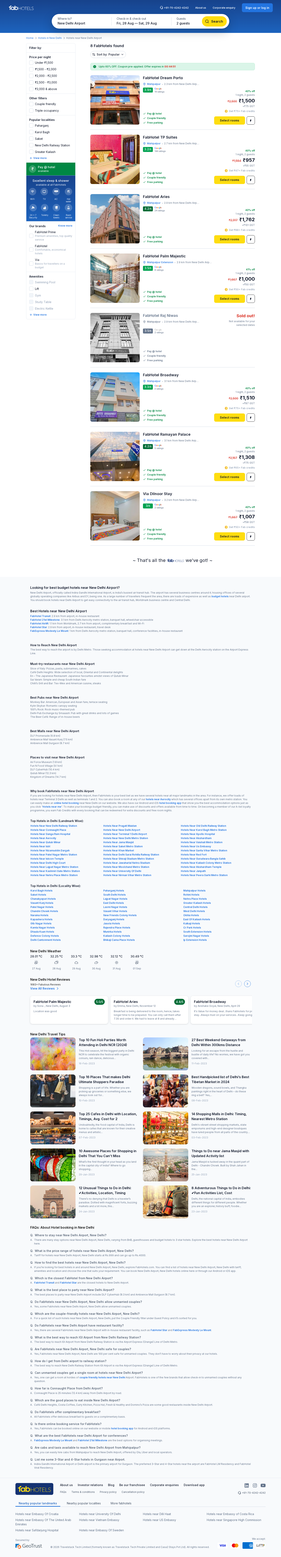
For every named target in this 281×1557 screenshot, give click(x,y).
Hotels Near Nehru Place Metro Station (54, 875)
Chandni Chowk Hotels (44, 911)
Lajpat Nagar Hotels (115, 898)
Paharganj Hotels (113, 890)
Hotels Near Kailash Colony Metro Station (206, 862)
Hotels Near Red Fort (194, 854)
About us (200, 7)
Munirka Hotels (112, 931)
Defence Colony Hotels (44, 935)
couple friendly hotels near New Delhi (102, 1377)
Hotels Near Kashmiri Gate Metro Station (55, 871)
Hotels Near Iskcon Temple (47, 858)
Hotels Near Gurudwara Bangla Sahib (203, 858)
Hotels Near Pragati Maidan (120, 825)
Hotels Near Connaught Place (48, 829)
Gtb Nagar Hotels (40, 923)
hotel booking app (170, 803)
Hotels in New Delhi (50, 37)
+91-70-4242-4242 (176, 7)
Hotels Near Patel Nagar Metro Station (53, 854)
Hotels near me (52, 806)
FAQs (63, 1491)
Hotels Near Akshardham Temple (201, 866)
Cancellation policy (133, 1491)
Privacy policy (108, 1491)
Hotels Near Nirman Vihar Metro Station (127, 875)
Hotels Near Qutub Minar (45, 842)
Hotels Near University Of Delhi (122, 871)
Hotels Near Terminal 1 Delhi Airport (125, 834)
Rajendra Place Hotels (116, 927)
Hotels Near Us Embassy (196, 846)
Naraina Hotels (39, 915)
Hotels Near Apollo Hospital (198, 834)
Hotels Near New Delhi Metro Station (125, 838)
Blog (111, 1485)
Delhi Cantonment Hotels (45, 939)
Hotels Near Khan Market (118, 850)
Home (30, 37)
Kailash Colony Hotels (116, 935)
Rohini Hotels (191, 894)
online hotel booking (66, 803)
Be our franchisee (132, 1485)
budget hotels (220, 596)
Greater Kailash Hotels (197, 902)
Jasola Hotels (111, 923)
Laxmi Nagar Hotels (115, 907)
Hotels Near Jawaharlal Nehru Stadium (126, 862)
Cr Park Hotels (192, 927)
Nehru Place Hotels (195, 898)
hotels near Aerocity (158, 799)
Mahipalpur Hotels (194, 890)
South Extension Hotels (197, 931)
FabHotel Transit (40, 616)
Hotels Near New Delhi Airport (121, 829)
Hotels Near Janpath (193, 871)
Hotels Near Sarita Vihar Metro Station (204, 850)
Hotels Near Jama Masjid (118, 842)
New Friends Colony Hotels (120, 915)
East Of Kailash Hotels (196, 919)
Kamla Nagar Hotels (42, 927)
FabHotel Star (38, 627)
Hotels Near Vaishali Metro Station (201, 842)
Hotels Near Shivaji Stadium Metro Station (128, 858)
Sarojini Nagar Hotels (196, 935)
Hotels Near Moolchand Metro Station (126, 866)
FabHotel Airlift (39, 623)
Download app (194, 1485)
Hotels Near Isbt (40, 846)
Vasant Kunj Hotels (41, 902)
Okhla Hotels (191, 915)
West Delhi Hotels (194, 911)
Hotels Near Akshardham (196, 838)
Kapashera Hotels (41, 919)
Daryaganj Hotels (113, 919)
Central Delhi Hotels (195, 907)
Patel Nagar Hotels (41, 907)
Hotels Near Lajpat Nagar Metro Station (54, 866)
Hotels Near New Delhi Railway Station (53, 825)
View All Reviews (42, 988)
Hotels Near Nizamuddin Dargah (50, 850)
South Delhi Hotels (114, 894)
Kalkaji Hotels (191, 923)
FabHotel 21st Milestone (45, 619)
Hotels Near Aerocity (43, 838)
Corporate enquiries (164, 1485)
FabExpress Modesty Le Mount (49, 630)
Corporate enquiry (224, 7)
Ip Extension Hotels (195, 939)
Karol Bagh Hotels (41, 890)
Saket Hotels (38, 894)
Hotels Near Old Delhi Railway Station (203, 825)
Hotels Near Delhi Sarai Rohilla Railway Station (131, 854)
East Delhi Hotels (113, 902)
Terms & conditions (83, 1491)
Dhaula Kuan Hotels (42, 931)
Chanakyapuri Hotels (43, 898)
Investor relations (90, 1485)
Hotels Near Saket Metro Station (123, 846)
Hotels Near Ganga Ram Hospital (50, 834)
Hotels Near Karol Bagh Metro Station (203, 829)
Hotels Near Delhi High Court (47, 862)
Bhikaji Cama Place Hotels (119, 939)
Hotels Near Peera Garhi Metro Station (204, 875)
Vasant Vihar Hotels (115, 911)
